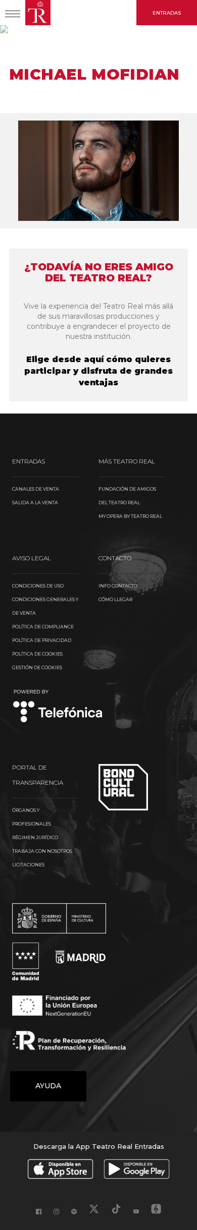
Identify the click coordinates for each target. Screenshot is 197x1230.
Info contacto (117, 586)
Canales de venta (35, 489)
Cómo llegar (115, 599)
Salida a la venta (35, 502)
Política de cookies (37, 654)
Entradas (167, 13)
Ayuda (48, 1085)
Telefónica (58, 706)
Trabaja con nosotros (42, 851)
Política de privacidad (41, 640)
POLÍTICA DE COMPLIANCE (43, 626)
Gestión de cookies (37, 667)
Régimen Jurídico (35, 837)
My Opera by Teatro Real (130, 516)
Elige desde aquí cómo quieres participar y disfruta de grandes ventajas (98, 371)
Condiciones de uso (38, 586)
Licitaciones (28, 864)
